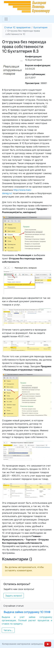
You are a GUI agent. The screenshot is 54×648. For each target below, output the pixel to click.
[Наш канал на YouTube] (47, 643)
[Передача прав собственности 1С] (27, 451)
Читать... (8, 630)
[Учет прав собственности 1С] (27, 491)
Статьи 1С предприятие (17, 27)
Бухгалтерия (40, 27)
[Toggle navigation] (6, 19)
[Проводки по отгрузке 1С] (27, 346)
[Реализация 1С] (27, 233)
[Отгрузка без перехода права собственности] (27, 280)
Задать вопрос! (13, 595)
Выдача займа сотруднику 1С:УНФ (27, 612)
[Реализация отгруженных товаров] (27, 395)
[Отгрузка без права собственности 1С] (27, 317)
